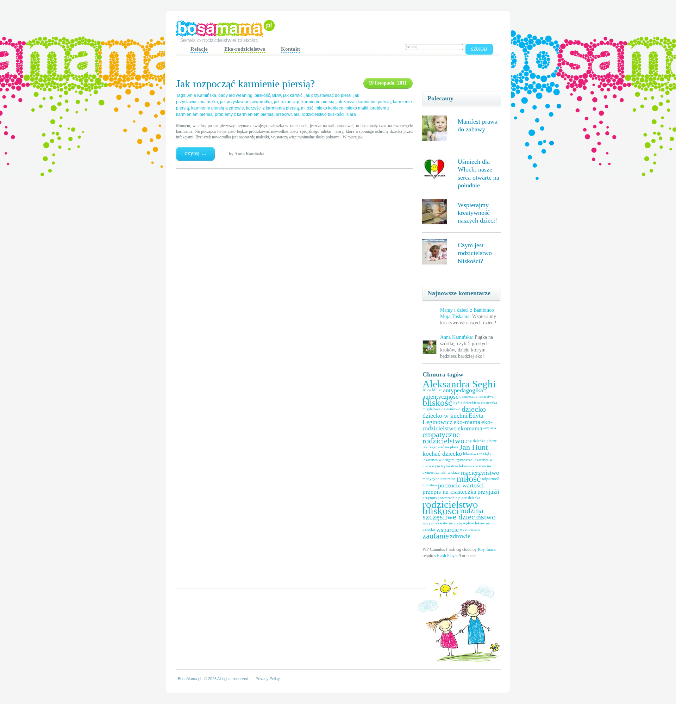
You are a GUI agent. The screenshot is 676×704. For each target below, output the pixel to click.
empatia (489, 428)
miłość (469, 479)
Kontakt (290, 49)
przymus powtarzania (440, 498)
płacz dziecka (469, 498)
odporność (490, 479)
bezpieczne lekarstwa (476, 396)
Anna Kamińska (249, 153)
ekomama (470, 428)
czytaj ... (195, 152)
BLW (276, 95)
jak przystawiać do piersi (328, 95)
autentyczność (440, 396)
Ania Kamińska (201, 95)
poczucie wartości (461, 485)
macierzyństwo (480, 472)
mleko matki (356, 108)
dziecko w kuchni (445, 415)
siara (351, 114)
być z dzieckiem (466, 403)
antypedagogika (463, 390)
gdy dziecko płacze (481, 441)
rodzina (471, 510)
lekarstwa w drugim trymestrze (447, 460)
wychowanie (470, 529)
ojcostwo (430, 485)
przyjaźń (488, 491)
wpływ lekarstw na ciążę (442, 523)
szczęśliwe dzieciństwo (459, 516)
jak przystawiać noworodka (246, 101)
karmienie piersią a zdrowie (217, 108)
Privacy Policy (268, 679)
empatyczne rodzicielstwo (443, 437)
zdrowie (460, 536)
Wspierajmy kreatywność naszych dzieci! (477, 212)
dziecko (474, 409)
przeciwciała (288, 114)
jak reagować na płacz (440, 447)
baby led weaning (235, 95)
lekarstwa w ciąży (477, 453)
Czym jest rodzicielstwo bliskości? (475, 253)
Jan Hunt (473, 447)
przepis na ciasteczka (449, 491)
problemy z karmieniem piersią (244, 114)
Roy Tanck (487, 549)
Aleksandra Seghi (459, 384)
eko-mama (466, 421)
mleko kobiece (329, 108)
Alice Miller (432, 390)
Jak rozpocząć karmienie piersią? (245, 83)
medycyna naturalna (439, 479)
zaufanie (436, 535)
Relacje (199, 49)
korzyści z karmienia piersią (272, 108)
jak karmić (292, 95)
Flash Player (447, 555)
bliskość (437, 403)
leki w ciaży (450, 472)
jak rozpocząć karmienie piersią (304, 101)
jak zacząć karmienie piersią (364, 101)
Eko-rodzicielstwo (244, 49)
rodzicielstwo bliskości (450, 507)
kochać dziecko (442, 453)
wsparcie (447, 529)
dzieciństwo (451, 409)
